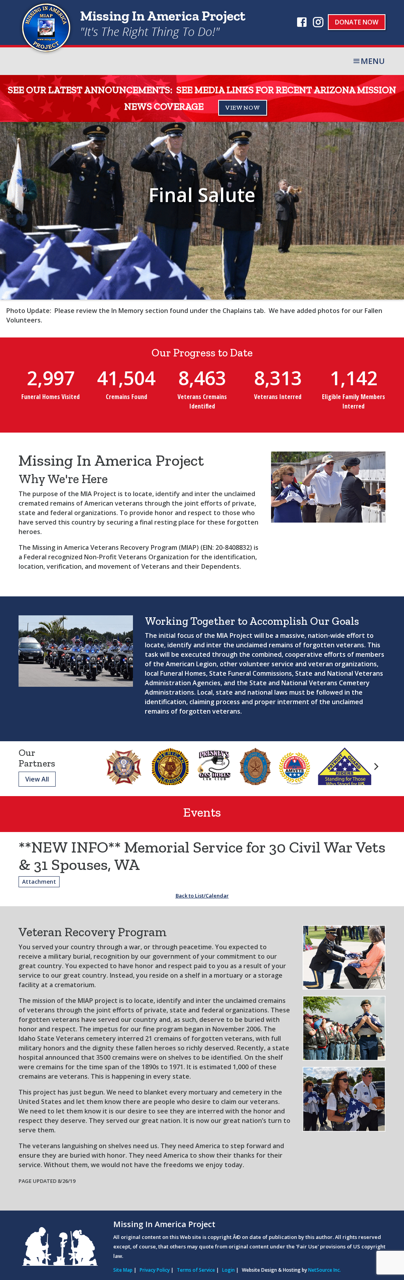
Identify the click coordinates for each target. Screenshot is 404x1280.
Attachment (39, 881)
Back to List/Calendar (202, 895)
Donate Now (356, 22)
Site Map (123, 1270)
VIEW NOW (242, 107)
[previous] (10, 211)
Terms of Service (196, 1270)
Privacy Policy (155, 1270)
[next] (394, 211)
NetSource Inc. (324, 1270)
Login (228, 1270)
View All (37, 779)
